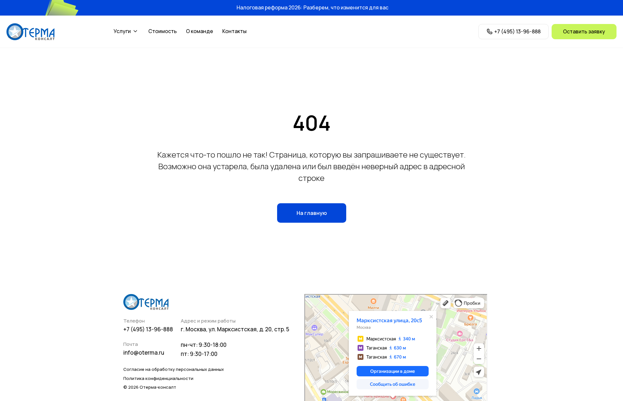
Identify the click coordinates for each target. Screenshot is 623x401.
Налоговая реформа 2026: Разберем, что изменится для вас (312, 7)
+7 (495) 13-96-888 (148, 329)
